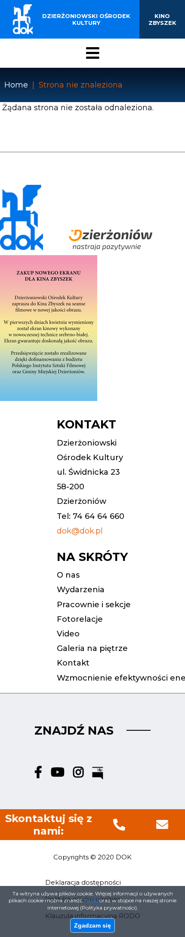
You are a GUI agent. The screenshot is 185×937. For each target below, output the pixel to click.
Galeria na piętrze (92, 648)
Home (16, 85)
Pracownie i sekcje (94, 604)
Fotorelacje (80, 619)
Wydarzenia (81, 589)
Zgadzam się (92, 925)
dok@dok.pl (80, 531)
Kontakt (73, 663)
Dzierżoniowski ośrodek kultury (86, 19)
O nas (68, 575)
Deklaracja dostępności (83, 882)
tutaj (91, 900)
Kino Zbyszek (162, 19)
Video (68, 634)
